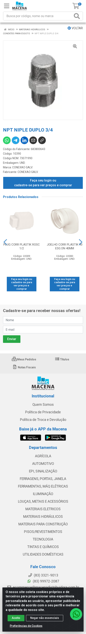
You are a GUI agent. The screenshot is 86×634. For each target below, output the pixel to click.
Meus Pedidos (26, 359)
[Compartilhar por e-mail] (33, 140)
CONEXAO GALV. (22, 167)
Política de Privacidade (43, 412)
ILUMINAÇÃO (43, 494)
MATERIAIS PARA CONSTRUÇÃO (43, 524)
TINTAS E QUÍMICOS (43, 547)
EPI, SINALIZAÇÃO (43, 471)
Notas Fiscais (26, 367)
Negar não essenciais (44, 617)
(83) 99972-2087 (45, 581)
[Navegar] (5, 242)
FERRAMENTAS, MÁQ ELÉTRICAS (43, 486)
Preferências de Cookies (26, 625)
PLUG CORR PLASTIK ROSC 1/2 (21, 246)
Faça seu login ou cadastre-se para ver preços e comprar (43, 182)
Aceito (16, 617)
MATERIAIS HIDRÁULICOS (43, 517)
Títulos (64, 359)
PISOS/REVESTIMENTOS (43, 532)
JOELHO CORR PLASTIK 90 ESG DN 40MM (64, 246)
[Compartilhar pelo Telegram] (15, 140)
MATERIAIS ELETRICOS (43, 509)
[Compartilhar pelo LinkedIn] (24, 140)
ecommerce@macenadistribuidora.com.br (45, 587)
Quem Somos (43, 405)
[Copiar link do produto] (42, 140)
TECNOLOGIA (43, 539)
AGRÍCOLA (43, 456)
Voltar (77, 28)
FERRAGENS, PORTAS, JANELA (43, 479)
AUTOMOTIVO (43, 464)
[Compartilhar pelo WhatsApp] (7, 140)
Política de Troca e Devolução (43, 420)
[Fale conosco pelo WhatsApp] (76, 614)
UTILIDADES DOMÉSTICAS (43, 554)
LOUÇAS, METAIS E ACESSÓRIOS (43, 501)
